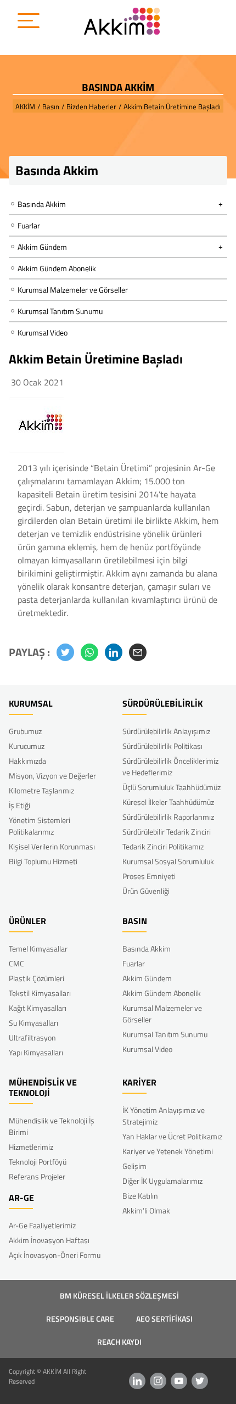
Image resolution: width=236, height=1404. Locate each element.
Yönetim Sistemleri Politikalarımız (39, 825)
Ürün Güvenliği (146, 891)
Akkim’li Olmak (146, 1210)
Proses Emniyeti (149, 876)
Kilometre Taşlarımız (41, 790)
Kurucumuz (26, 746)
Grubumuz (25, 731)
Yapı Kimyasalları (36, 1052)
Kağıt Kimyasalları (37, 1008)
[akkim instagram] (158, 1381)
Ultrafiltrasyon (32, 1037)
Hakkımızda (27, 761)
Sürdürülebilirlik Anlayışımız (166, 731)
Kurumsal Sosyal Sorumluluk (168, 861)
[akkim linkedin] (137, 1381)
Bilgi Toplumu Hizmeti (43, 861)
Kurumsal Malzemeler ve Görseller (73, 289)
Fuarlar (29, 225)
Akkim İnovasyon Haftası (49, 1240)
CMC (16, 963)
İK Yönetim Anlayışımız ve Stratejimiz (163, 1115)
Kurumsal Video (43, 332)
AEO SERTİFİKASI (164, 1318)
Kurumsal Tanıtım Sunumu (60, 311)
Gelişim (134, 1166)
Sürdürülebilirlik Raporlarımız (168, 817)
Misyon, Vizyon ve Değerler (52, 775)
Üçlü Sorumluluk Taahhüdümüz (171, 787)
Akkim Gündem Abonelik (57, 268)
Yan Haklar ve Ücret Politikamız (172, 1136)
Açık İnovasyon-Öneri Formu (54, 1255)
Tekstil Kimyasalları (40, 993)
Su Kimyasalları (33, 1022)
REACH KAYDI (119, 1341)
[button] (65, 652)
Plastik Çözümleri (36, 978)
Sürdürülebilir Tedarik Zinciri (166, 831)
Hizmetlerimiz (31, 1147)
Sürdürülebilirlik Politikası (162, 746)
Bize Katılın (140, 1195)
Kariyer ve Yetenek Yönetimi (167, 1151)
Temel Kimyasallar (38, 948)
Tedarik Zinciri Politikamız (163, 846)
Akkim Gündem (147, 978)
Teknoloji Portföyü (37, 1161)
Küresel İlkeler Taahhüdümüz (168, 802)
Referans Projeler (37, 1176)
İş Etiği (19, 805)
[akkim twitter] (200, 1381)
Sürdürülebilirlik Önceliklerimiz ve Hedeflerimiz (170, 766)
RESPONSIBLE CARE (80, 1318)
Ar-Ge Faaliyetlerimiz (42, 1225)
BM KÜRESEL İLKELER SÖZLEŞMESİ (119, 1295)
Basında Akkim (146, 948)
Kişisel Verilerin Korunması (52, 846)
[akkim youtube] (179, 1381)
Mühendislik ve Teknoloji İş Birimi (51, 1126)
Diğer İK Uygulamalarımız (162, 1181)
